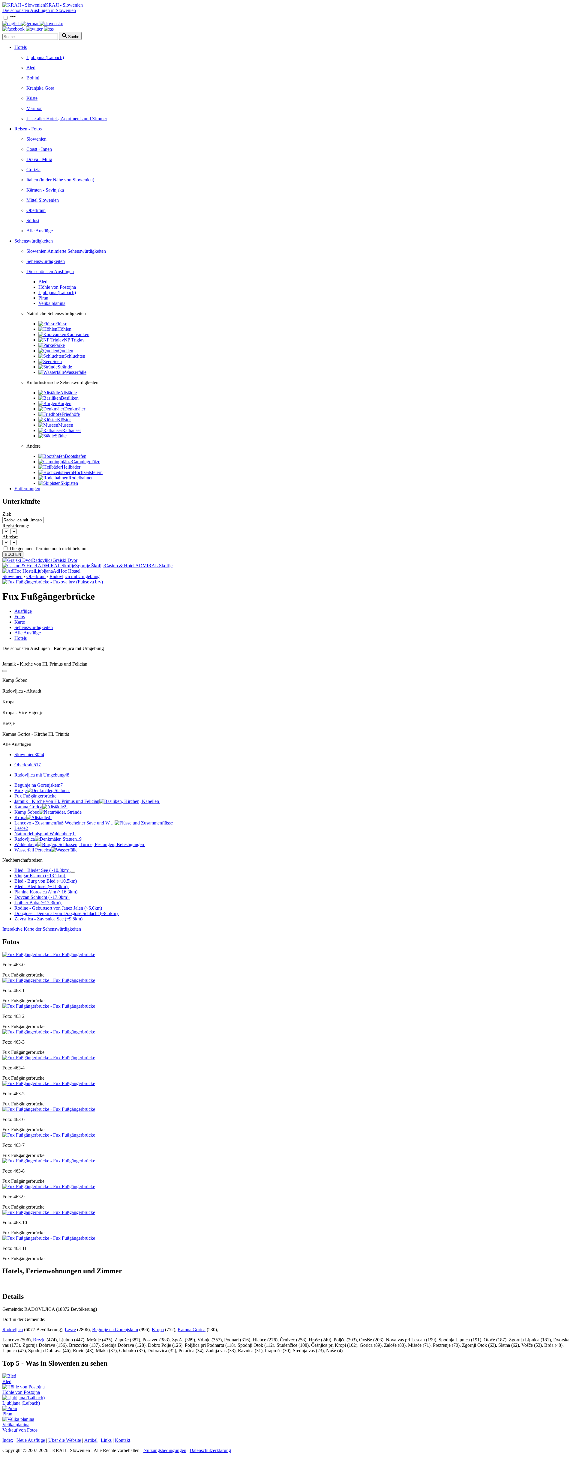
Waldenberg (25, 844)
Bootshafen (75, 456)
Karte (19, 622)
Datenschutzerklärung (210, 1450)
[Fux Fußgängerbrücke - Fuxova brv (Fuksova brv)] (52, 581)
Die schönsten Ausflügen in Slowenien (39, 10)
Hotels (20, 47)
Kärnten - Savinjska (45, 189)
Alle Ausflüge (39, 230)
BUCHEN (13, 554)
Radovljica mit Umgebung (75, 576)
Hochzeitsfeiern (88, 472)
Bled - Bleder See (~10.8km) (41, 870)
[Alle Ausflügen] (4, 671)
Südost (32, 220)
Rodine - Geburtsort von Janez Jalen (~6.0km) (58, 908)
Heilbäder (71, 467)
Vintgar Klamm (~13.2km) (39, 875)
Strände (65, 366)
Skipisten (69, 483)
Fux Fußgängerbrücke (35, 795)
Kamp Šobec (26, 812)
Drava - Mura (39, 159)
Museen (65, 425)
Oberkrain (36, 210)
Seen (57, 361)
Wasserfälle (75, 372)
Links (106, 1440)
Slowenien (36, 139)
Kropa (32, 817)
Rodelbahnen (81, 477)
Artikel (91, 1440)
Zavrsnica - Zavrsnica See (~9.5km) (48, 918)
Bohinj (32, 77)
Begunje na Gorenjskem (38, 785)
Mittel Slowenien (42, 200)
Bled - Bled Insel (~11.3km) (41, 886)
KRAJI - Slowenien (64, 4)
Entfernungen (27, 488)
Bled (30, 67)
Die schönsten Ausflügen (50, 271)
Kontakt (122, 1440)
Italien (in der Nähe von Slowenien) (60, 179)
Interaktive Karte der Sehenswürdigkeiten (41, 929)
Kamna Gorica (40, 806)
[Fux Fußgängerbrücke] (48, 954)
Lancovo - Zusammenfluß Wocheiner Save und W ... (64, 822)
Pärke (59, 345)
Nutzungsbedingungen (164, 1450)
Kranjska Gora (40, 88)
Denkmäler (74, 408)
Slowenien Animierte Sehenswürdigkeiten (66, 251)
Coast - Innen (39, 149)
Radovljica (48, 839)
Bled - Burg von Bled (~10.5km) (45, 881)
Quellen (65, 350)
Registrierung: (15, 525)
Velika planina (51, 303)
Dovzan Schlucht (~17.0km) (41, 897)
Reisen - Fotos (28, 128)
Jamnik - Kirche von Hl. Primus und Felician (56, 801)
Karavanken (77, 334)
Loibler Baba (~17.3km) (37, 902)
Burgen (64, 403)
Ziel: (6, 514)
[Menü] (13, 18)
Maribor (34, 108)
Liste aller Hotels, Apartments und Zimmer (66, 118)
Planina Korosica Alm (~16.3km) (45, 891)
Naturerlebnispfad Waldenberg (44, 833)
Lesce (21, 828)
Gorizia (33, 169)
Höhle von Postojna (57, 287)
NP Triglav (74, 339)
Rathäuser (71, 430)
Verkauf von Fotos (20, 1430)
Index (7, 1440)
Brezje (20, 790)
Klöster (64, 419)
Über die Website (64, 1440)
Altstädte (68, 392)
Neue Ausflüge (30, 1440)
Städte (61, 435)
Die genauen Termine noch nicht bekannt (49, 548)
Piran (43, 297)
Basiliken (70, 398)
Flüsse (61, 323)
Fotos (19, 616)
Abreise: (10, 536)
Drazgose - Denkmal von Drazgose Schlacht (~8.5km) (66, 913)
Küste (32, 98)
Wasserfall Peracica (32, 849)
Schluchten (74, 356)
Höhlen (64, 329)
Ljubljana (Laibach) (45, 57)
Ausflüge (23, 611)
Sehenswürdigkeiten (33, 240)
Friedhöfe (71, 414)
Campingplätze (86, 461)
